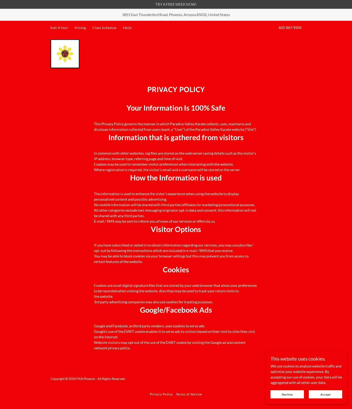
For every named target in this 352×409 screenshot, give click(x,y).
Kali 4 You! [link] (59, 28)
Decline (287, 394)
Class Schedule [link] (104, 28)
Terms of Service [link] (189, 394)
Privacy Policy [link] (161, 394)
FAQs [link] (127, 28)
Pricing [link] (80, 28)
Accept (325, 394)
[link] (65, 53)
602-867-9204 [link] (290, 27)
